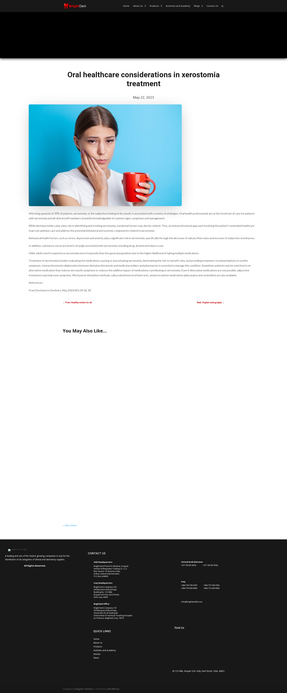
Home (126, 6)
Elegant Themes (84, 688)
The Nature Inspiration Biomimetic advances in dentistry (94, 348)
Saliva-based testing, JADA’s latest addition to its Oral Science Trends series (104, 440)
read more (71, 361)
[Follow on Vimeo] (42, 572)
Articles (96, 654)
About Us (138, 6)
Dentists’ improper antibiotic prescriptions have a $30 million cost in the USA (104, 471)
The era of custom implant (79, 410)
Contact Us (212, 6)
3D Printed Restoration (77, 379)
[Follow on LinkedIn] (32, 572)
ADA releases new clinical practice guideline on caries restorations (99, 502)
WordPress (113, 688)
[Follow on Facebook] (21, 572)
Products (154, 6)
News (96, 657)
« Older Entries (70, 525)
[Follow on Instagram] (26, 572)
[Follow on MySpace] (48, 572)
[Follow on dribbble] (37, 572)
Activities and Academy (178, 6)
